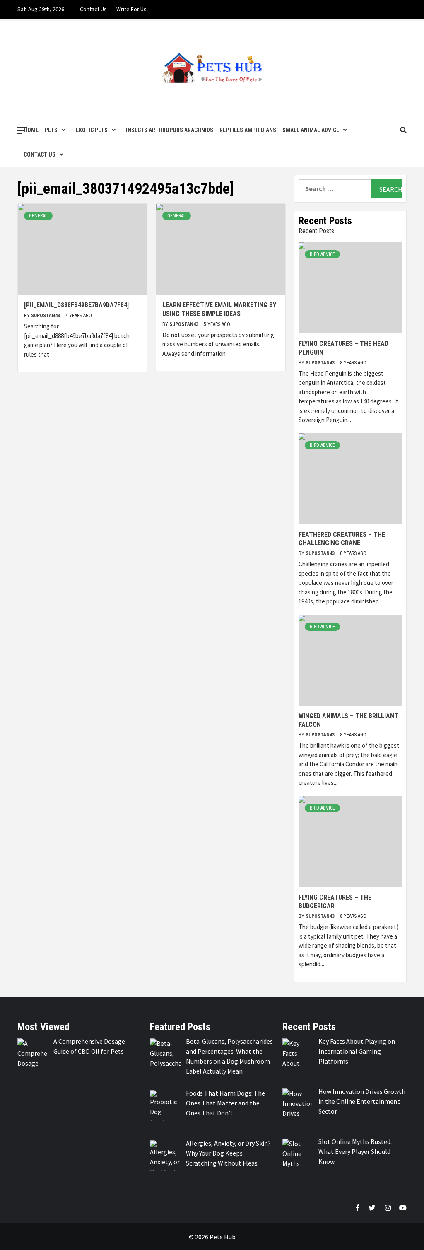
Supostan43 (46, 316)
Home (31, 130)
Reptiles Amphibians (247, 130)
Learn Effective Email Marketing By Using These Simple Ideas (219, 309)
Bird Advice (322, 254)
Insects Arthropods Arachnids (169, 130)
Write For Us (131, 9)
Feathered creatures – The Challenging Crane (342, 539)
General (38, 216)
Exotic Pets (92, 130)
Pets (51, 130)
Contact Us (93, 9)
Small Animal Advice (310, 130)
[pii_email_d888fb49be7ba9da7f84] (76, 305)
